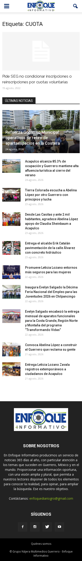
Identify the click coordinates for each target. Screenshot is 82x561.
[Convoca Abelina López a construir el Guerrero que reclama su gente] (11, 349)
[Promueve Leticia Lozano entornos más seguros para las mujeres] (11, 272)
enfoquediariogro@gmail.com (51, 498)
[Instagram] (34, 526)
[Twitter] (47, 526)
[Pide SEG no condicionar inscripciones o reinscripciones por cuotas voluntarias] (41, 51)
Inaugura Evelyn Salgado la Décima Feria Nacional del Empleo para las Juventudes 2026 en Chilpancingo (51, 291)
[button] (75, 6)
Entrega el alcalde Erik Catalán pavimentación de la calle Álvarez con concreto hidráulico (50, 247)
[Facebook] (22, 526)
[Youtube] (59, 526)
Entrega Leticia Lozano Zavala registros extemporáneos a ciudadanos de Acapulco (47, 369)
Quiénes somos (41, 544)
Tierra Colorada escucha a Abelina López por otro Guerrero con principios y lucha (51, 194)
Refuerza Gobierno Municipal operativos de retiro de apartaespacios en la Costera (32, 138)
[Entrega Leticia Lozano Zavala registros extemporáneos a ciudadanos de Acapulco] (11, 369)
